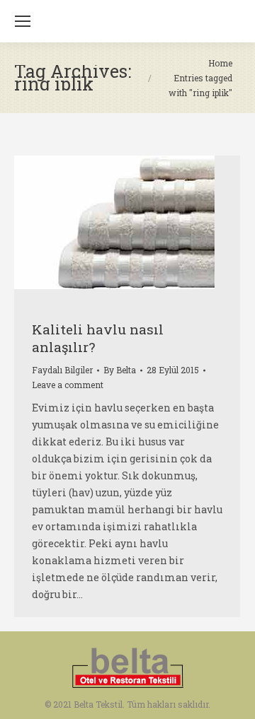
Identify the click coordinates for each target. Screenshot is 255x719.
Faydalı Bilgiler (62, 369)
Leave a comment (67, 384)
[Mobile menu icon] (22, 21)
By (119, 369)
